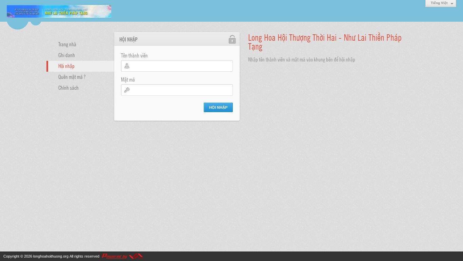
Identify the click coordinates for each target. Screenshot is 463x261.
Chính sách (68, 87)
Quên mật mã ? (71, 76)
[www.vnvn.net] (122, 256)
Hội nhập (66, 65)
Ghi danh (66, 54)
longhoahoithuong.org (50, 256)
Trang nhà (67, 44)
